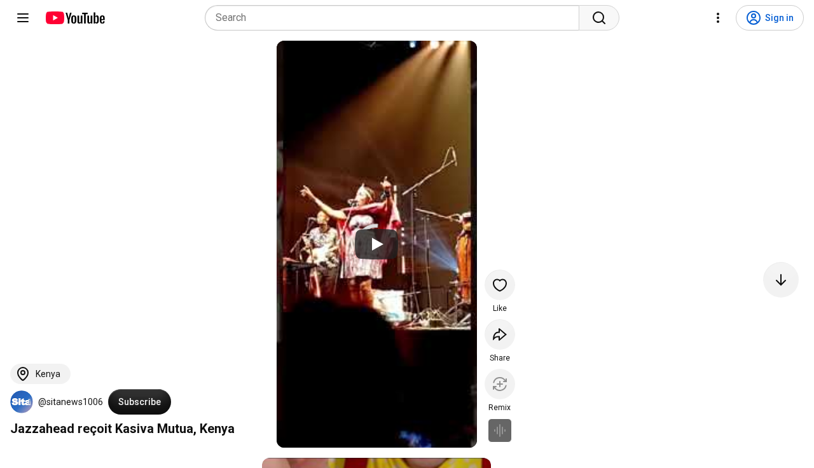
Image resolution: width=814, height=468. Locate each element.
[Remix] (500, 384)
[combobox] (396, 17)
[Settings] (718, 17)
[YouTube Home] (75, 18)
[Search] (599, 18)
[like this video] (500, 285)
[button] (21, 401)
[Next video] (781, 280)
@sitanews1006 (70, 402)
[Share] (500, 334)
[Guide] (23, 17)
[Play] (376, 244)
